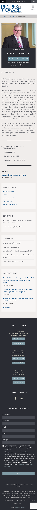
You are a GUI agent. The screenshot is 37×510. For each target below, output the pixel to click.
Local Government (8, 198)
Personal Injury (7, 201)
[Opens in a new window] (15, 398)
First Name (6, 414)
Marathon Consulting (20, 507)
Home (3, 16)
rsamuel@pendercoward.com (18, 62)
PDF (23, 65)
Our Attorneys (10, 16)
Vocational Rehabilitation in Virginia (13, 175)
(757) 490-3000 (18, 343)
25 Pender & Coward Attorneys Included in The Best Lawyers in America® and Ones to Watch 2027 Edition (18, 280)
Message (5, 439)
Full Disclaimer (21, 500)
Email (4, 427)
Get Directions (18, 339)
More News (6, 307)
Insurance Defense (8, 191)
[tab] (17, 147)
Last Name (6, 420)
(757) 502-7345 (18, 383)
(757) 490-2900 (18, 363)
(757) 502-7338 (20, 59)
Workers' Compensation (10, 204)
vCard (15, 65)
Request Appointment (18, 1)
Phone (4, 433)
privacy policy (23, 464)
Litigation (5, 195)
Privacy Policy (8, 500)
